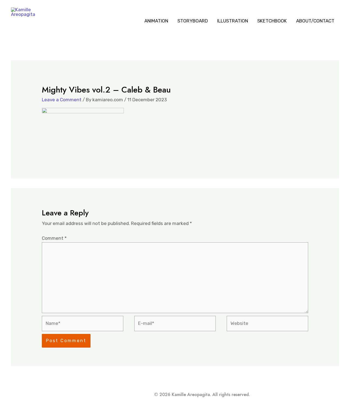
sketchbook (272, 21)
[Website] (267, 324)
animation (156, 21)
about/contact (315, 21)
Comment (54, 238)
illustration (232, 21)
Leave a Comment (61, 99)
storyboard (192, 21)
